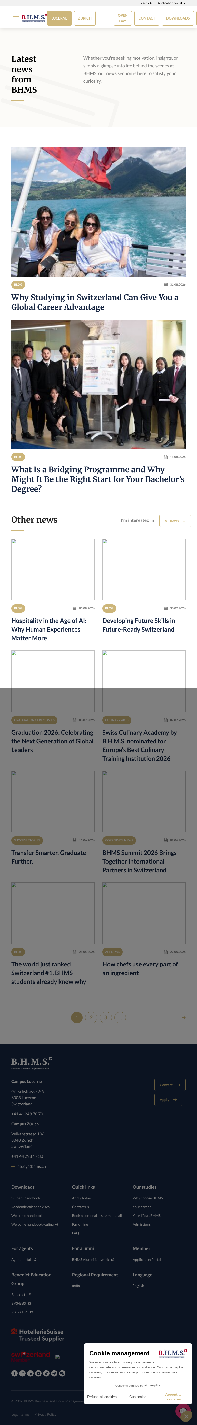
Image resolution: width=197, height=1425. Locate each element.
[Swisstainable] (57, 1357)
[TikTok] (46, 1373)
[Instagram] (22, 1373)
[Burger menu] (14, 18)
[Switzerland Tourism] (30, 1357)
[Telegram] (54, 1373)
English (138, 1285)
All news (172, 521)
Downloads (178, 18)
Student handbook (25, 1198)
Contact (147, 18)
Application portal (170, 3)
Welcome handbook (27, 1215)
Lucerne (59, 18)
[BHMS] (34, 18)
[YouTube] (38, 1373)
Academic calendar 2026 (30, 1207)
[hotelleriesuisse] (37, 1335)
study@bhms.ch (32, 1166)
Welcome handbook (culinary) (34, 1224)
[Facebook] (14, 1373)
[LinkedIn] (30, 1373)
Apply (164, 1099)
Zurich (85, 18)
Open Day (123, 18)
